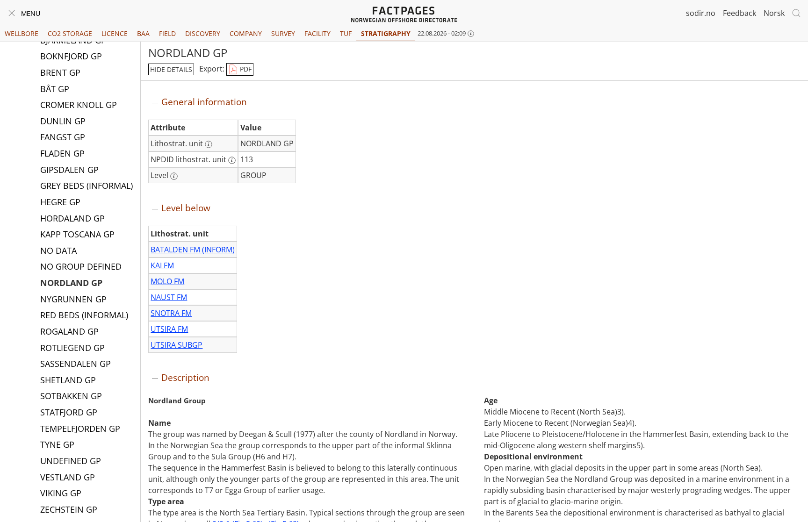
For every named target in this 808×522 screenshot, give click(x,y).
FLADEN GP (62, 153)
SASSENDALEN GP (75, 363)
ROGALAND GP (69, 331)
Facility (317, 33)
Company (246, 33)
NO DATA (58, 250)
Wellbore (21, 33)
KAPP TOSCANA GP (77, 234)
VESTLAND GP (67, 477)
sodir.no (700, 13)
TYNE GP (57, 444)
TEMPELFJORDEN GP (80, 428)
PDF (245, 68)
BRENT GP (60, 72)
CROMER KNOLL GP (78, 104)
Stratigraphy (386, 33)
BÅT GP (54, 88)
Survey (283, 33)
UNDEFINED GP (70, 460)
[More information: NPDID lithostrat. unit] (232, 160)
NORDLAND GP (71, 282)
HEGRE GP (60, 201)
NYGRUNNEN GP (73, 299)
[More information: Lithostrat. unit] (208, 144)
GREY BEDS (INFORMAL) (86, 185)
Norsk (774, 13)
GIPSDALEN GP (69, 169)
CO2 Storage (70, 33)
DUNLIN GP (63, 121)
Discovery (202, 33)
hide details (171, 69)
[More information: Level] (174, 176)
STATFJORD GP (68, 412)
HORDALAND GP (72, 218)
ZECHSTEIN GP (68, 509)
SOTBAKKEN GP (71, 395)
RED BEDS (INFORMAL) (84, 315)
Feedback (739, 13)
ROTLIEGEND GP (72, 347)
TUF (346, 33)
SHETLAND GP (68, 380)
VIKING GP (60, 493)
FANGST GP (62, 137)
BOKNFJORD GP (71, 56)
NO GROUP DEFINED (81, 266)
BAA (143, 33)
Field (167, 33)
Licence (114, 33)
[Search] (796, 13)
